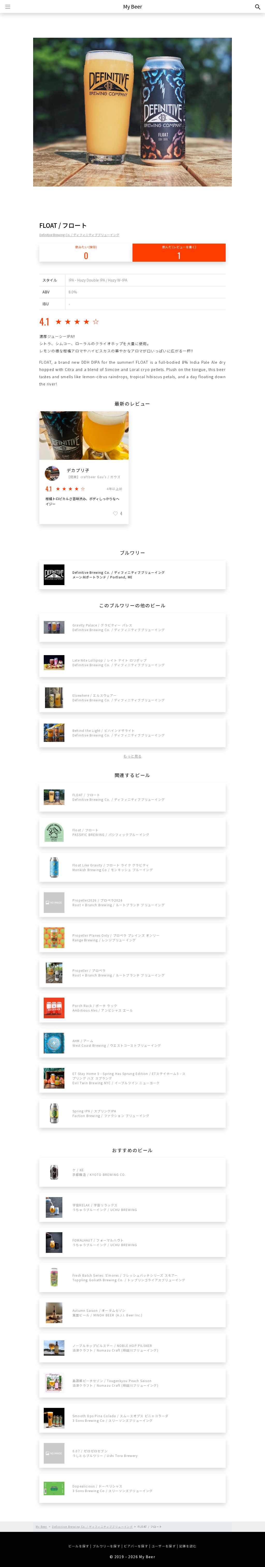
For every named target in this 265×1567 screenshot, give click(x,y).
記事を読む (188, 1546)
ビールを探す (78, 1546)
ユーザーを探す (164, 1546)
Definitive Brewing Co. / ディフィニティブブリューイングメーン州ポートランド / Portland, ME (118, 574)
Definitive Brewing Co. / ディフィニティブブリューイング (79, 234)
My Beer (132, 6)
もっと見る (132, 756)
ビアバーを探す (136, 1546)
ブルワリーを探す (106, 1546)
